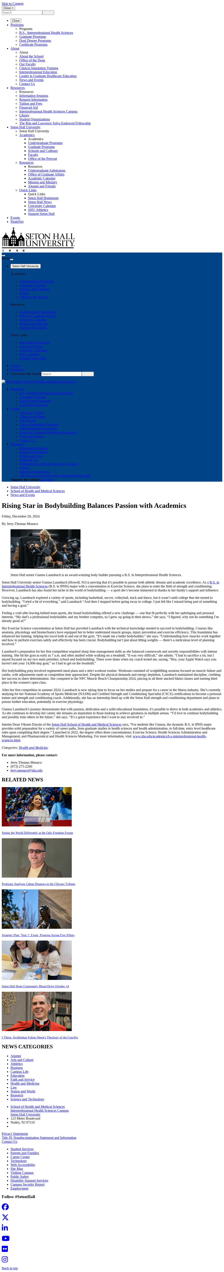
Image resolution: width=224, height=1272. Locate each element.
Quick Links (28, 190)
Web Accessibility (22, 1165)
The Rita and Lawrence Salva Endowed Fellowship (55, 123)
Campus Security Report (27, 1184)
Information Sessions (33, 96)
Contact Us (27, 84)
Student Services (21, 1149)
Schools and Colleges (43, 151)
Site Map (16, 1169)
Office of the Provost (42, 158)
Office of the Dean (32, 60)
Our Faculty (27, 64)
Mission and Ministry (42, 182)
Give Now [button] (46, 479)
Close (15, 20)
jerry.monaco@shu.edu (26, 770)
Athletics (16, 1064)
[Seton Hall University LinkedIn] (6, 1229)
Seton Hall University (25, 127)
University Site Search (25, 374)
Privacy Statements (15, 1134)
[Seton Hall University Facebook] (6, 1208)
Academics (27, 135)
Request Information (33, 99)
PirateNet (16, 221)
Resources (17, 88)
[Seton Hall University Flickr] (6, 1250)
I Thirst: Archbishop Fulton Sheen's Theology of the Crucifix (40, 1037)
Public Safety (19, 1176)
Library (24, 115)
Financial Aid (28, 107)
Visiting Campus (21, 1172)
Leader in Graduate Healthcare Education (48, 76)
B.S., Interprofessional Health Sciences (46, 33)
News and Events (31, 80)
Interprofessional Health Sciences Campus (48, 111)
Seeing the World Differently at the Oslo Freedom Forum (37, 833)
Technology (18, 1161)
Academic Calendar (41, 178)
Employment (19, 1188)
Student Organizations (34, 119)
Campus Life (19, 1071)
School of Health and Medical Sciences (37, 491)
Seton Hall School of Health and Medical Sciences (86, 724)
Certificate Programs (33, 44)
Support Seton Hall (41, 214)
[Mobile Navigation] (11, 259)
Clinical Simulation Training (38, 68)
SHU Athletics (38, 210)
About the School (31, 56)
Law (13, 1087)
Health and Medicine (33, 747)
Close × (8, 8)
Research (16, 1095)
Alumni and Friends (42, 186)
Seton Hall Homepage (43, 198)
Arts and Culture (21, 1060)
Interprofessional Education (38, 72)
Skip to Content (12, 3)
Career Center (20, 1157)
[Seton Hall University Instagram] (6, 1261)
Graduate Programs (32, 36)
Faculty (33, 155)
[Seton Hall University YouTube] (7, 1240)
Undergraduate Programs (45, 143)
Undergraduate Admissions (46, 170)
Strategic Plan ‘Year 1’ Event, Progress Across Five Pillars (38, 935)
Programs (17, 25)
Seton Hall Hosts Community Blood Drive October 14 (35, 986)
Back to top (10, 1268)
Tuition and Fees (30, 103)
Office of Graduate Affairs (46, 174)
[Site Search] (3, 255)
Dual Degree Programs (35, 40)
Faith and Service (22, 1079)
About (14, 48)
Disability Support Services (29, 1180)
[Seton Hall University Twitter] (6, 1219)
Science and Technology (27, 1099)
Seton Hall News (40, 202)
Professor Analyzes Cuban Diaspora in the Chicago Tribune (38, 884)
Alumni (15, 1056)
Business (16, 1068)
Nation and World (22, 1091)
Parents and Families (24, 1153)
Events (15, 218)
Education (17, 1075)
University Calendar (42, 206)
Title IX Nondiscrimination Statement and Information (39, 1138)
